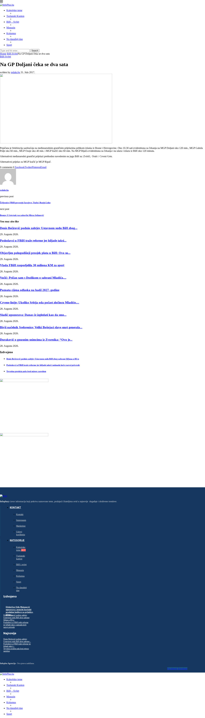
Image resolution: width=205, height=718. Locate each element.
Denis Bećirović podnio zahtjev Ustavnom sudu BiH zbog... (38, 228)
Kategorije (17, 540)
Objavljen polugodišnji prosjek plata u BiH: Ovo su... (35, 253)
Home (3, 53)
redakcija (15, 72)
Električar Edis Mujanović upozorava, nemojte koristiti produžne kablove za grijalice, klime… (19, 611)
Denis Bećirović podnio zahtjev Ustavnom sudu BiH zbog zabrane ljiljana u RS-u (42, 359)
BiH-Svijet (12, 53)
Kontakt (15, 507)
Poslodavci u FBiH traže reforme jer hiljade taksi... (33, 240)
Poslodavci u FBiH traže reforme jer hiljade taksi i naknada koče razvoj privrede (43, 365)
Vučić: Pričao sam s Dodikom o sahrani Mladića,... (33, 277)
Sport (9, 45)
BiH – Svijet (12, 21)
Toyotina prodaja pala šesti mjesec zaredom (26, 371)
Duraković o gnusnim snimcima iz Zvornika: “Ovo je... (36, 339)
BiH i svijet (21, 564)
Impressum (21, 520)
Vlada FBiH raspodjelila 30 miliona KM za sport (32, 265)
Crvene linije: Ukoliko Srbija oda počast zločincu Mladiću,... (39, 302)
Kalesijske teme (14, 10)
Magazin (10, 27)
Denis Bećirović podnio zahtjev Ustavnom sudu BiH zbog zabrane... (17, 640)
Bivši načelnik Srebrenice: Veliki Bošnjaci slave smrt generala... (41, 327)
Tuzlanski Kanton (15, 16)
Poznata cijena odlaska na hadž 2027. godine (29, 290)
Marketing (20, 526)
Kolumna (11, 33)
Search (35, 50)
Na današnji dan (14, 39)
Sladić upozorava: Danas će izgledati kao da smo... (33, 314)
